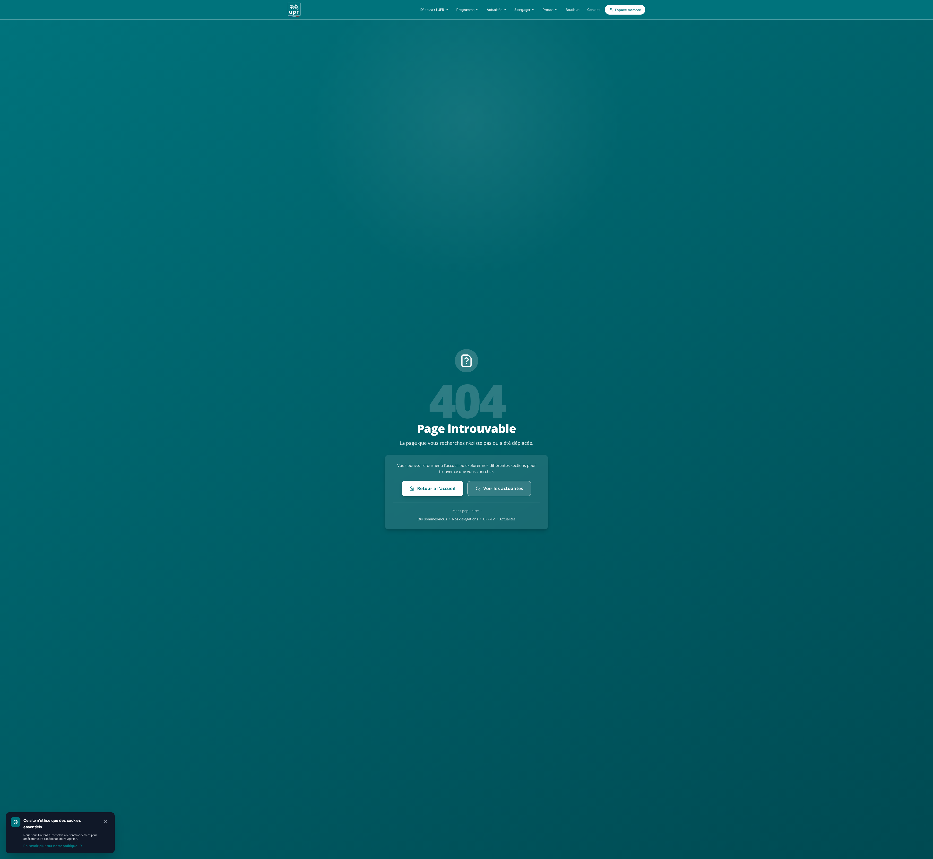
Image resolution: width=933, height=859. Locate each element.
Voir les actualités (503, 488)
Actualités (508, 519)
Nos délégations (465, 519)
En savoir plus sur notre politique (50, 846)
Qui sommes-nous (432, 519)
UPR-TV (489, 519)
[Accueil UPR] (294, 10)
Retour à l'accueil (436, 488)
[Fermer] (105, 821)
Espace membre (628, 10)
